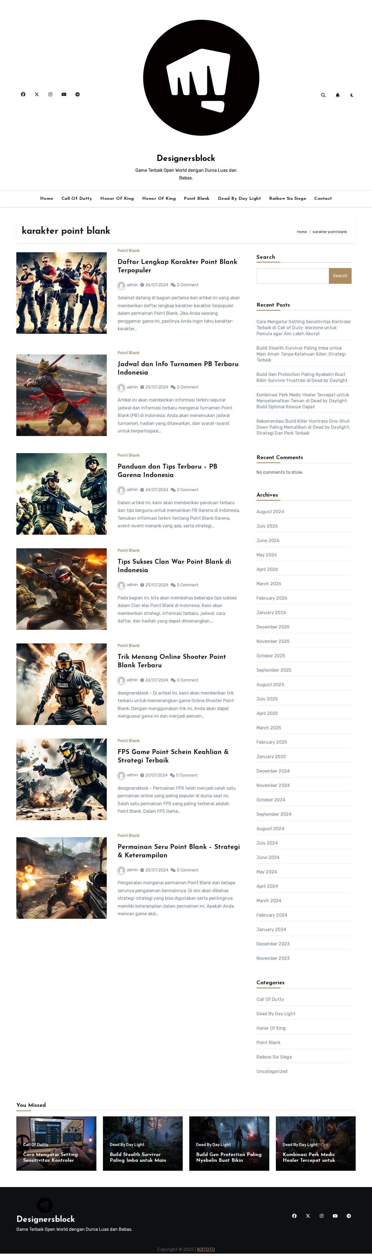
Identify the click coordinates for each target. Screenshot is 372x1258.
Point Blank (197, 199)
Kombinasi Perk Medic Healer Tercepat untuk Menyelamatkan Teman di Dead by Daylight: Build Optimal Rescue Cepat (303, 400)
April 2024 (267, 886)
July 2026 (267, 526)
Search (266, 257)
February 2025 (272, 742)
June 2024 (268, 857)
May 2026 (267, 555)
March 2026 (269, 583)
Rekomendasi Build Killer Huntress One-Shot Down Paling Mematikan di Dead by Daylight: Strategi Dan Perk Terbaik (303, 427)
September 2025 (274, 670)
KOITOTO (206, 1249)
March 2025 (269, 727)
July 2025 (267, 699)
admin (132, 285)
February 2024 (272, 915)
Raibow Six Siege (287, 199)
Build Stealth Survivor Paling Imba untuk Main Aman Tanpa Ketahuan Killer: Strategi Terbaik (301, 354)
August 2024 (270, 828)
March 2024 (269, 900)
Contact (323, 199)
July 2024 (267, 843)
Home (46, 199)
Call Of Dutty (77, 199)
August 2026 (270, 511)
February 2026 (272, 598)
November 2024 (273, 785)
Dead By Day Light (239, 199)
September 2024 (274, 814)
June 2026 (268, 540)
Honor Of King (117, 199)
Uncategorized (272, 1071)
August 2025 (270, 684)
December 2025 (273, 627)
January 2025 (271, 756)
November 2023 (273, 958)
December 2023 (273, 943)
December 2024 (273, 771)
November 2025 (273, 641)
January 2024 (271, 929)
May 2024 (267, 871)
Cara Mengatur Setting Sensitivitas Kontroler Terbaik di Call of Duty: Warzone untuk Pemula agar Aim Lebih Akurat (304, 327)
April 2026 (267, 569)
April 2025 (267, 713)
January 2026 (271, 612)
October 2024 (271, 799)
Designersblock (186, 159)
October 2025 (271, 655)
